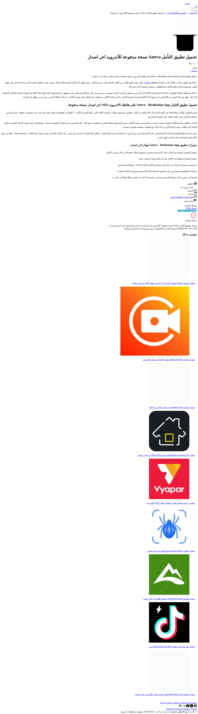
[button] (191, 3)
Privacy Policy (166, 703)
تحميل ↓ (193, 71)
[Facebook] (195, 707)
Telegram (185, 703)
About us (177, 703)
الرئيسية (193, 13)
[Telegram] (184, 707)
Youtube (193, 703)
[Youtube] (187, 707)
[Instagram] (180, 707)
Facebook (170, 709)
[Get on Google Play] (178, 201)
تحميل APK (191, 208)
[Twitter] (191, 707)
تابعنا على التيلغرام (185, 211)
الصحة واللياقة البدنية (176, 13)
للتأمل (146, 82)
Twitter (194, 709)
